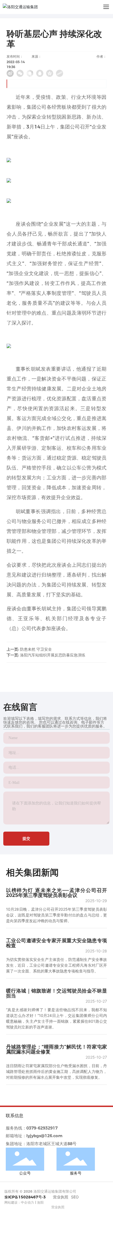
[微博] (10, 73)
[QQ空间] (49, 73)
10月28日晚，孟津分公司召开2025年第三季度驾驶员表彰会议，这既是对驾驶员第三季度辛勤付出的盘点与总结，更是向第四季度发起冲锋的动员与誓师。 (56, 915)
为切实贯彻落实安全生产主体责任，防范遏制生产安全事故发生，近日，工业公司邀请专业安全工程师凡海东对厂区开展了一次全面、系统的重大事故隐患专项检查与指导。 (56, 965)
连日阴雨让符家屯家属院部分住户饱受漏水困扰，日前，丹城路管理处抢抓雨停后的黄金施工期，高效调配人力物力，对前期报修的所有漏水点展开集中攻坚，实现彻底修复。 (56, 1071)
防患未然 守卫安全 (36, 649)
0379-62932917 (42, 1128)
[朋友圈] (29, 73)
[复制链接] (59, 73)
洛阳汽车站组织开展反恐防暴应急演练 (52, 655)
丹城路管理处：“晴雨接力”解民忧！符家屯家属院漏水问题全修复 (56, 1049)
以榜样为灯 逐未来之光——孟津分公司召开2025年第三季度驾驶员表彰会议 (56, 892)
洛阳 (40, 1202)
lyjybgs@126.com (44, 1135)
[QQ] (39, 73)
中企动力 (27, 1202)
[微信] (20, 73)
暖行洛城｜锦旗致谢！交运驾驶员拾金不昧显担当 (56, 993)
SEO (75, 1197)
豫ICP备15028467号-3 (25, 1197)
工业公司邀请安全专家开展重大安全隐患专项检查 (56, 943)
